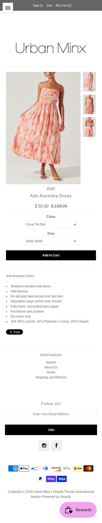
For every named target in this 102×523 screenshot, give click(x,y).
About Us (51, 367)
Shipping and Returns (50, 377)
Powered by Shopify (56, 497)
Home (51, 372)
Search (51, 362)
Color (51, 217)
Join (49, 5)
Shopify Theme (63, 492)
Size (50, 233)
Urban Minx (42, 492)
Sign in (38, 5)
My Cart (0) (63, 5)
